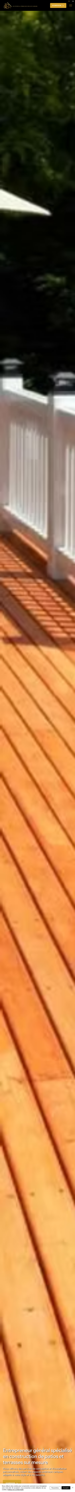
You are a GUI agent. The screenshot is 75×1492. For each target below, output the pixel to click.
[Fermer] (72, 1487)
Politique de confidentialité (15, 1490)
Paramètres (55, 1488)
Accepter (66, 1488)
